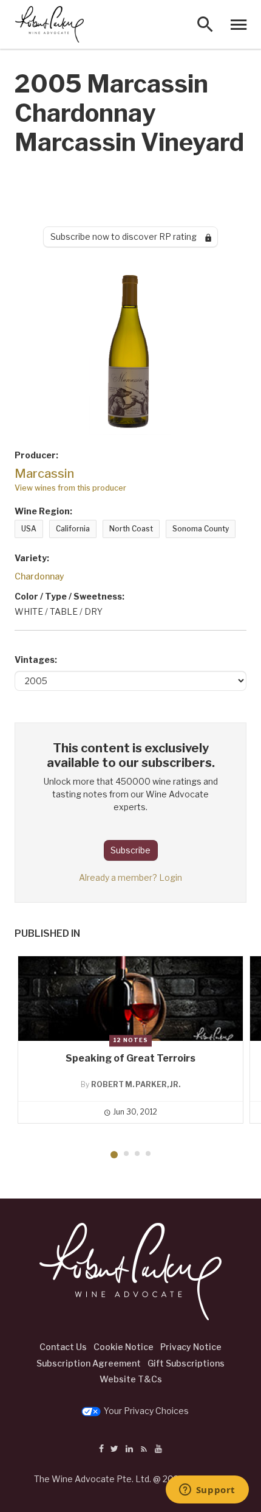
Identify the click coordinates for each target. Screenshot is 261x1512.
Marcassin (44, 473)
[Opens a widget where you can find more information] (207, 1490)
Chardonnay (39, 576)
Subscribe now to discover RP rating (127, 236)
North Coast (131, 528)
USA (28, 528)
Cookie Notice (123, 1347)
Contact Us (63, 1347)
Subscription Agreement (88, 1363)
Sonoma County (200, 528)
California (73, 528)
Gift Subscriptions (186, 1363)
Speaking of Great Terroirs (130, 1058)
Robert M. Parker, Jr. (135, 1084)
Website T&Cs (131, 1379)
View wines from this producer (70, 487)
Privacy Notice (191, 1347)
